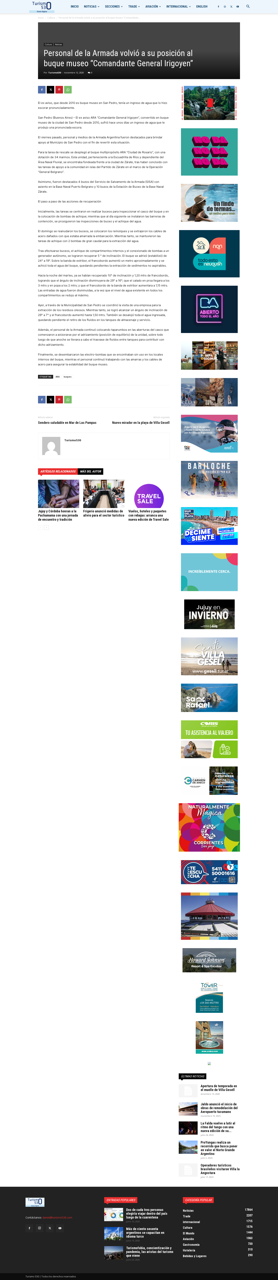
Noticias (90, 6)
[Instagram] (225, 6)
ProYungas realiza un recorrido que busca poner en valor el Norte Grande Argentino (219, 1148)
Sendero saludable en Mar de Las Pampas (67, 423)
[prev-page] (40, 527)
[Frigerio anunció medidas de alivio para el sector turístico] (103, 494)
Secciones (112, 6)
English (201, 6)
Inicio (75, 6)
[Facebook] (218, 6)
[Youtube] (238, 6)
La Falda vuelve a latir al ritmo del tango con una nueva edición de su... (218, 1127)
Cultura (51, 17)
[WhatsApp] (68, 89)
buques (67, 376)
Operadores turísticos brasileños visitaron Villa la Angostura (220, 1169)
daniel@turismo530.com (57, 1217)
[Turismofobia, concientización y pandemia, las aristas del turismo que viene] (113, 1252)
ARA (58, 376)
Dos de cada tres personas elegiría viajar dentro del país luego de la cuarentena (146, 1213)
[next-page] (46, 527)
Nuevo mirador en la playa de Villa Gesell (141, 423)
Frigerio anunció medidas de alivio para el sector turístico (103, 513)
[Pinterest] (59, 89)
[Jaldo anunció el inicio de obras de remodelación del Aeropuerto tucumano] (188, 1109)
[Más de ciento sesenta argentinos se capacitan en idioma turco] (113, 1233)
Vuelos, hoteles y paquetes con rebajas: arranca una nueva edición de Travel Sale (148, 515)
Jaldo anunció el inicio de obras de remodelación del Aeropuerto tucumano (219, 1108)
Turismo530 (54, 72)
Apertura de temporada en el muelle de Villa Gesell (219, 1088)
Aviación (151, 6)
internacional (177, 6)
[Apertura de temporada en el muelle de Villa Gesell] (188, 1090)
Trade (132, 6)
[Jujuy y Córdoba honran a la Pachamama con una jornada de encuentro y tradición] (58, 494)
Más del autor (90, 471)
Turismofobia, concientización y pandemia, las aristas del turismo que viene (149, 1251)
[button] (247, 7)
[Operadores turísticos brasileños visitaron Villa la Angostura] (188, 1170)
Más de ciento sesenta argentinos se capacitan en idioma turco (145, 1232)
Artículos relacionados (57, 471)
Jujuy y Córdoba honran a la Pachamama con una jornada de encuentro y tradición (58, 515)
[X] (231, 6)
